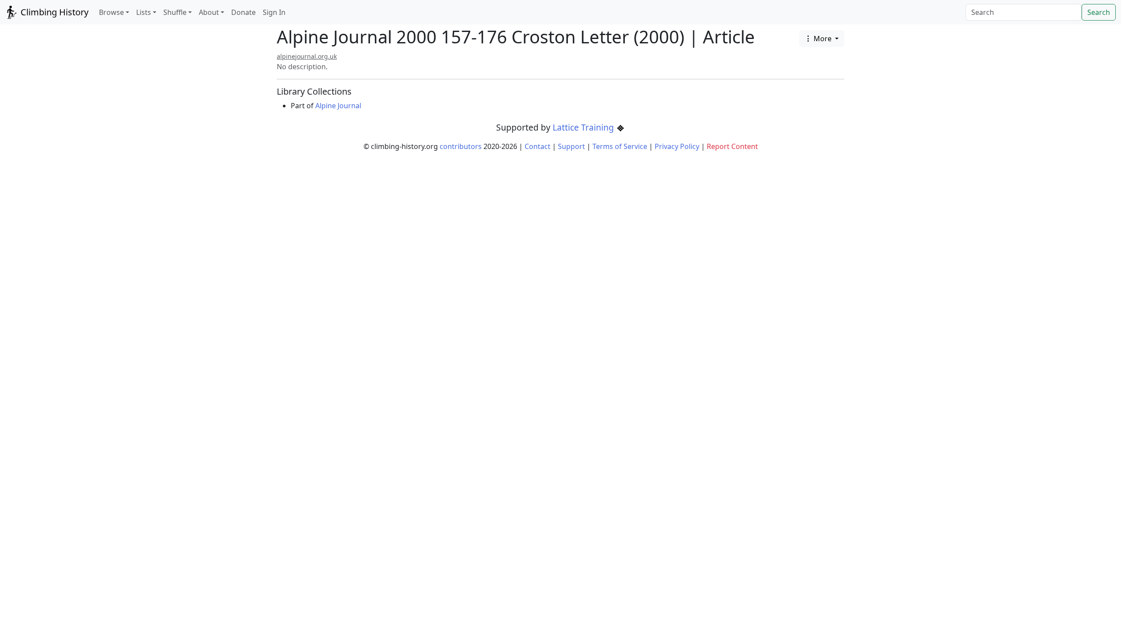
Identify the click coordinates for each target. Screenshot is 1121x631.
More (822, 38)
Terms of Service (619, 146)
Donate (243, 12)
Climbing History (53, 12)
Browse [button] (111, 12)
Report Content (732, 146)
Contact (537, 146)
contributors (461, 146)
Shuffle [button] (175, 12)
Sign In (274, 12)
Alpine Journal (338, 105)
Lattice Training (584, 127)
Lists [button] (143, 12)
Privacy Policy (677, 146)
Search (1098, 12)
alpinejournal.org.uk (307, 56)
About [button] (209, 12)
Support (571, 146)
